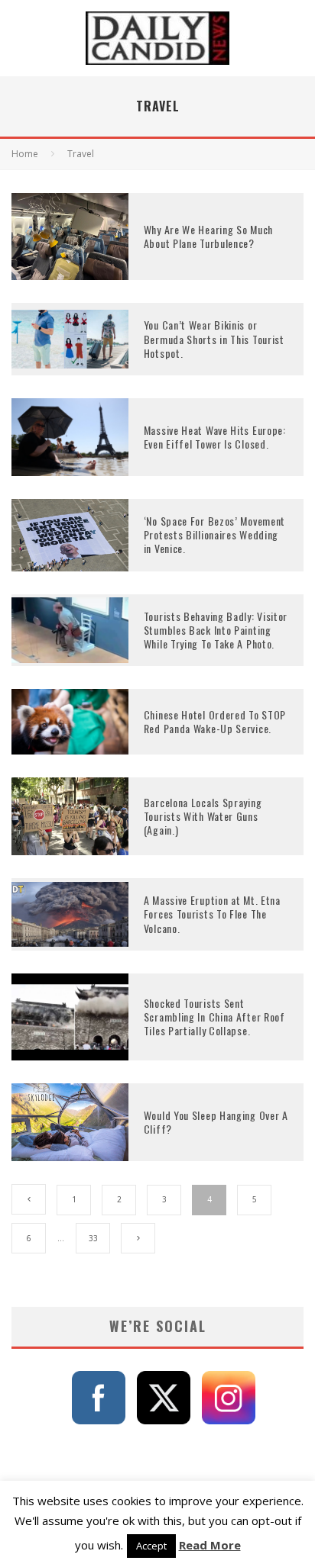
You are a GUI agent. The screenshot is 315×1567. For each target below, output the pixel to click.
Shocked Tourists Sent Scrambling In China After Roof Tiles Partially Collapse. (214, 1016)
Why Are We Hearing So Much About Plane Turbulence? (208, 236)
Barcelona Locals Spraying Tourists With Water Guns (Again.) (203, 816)
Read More (210, 1545)
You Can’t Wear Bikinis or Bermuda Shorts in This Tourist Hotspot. (214, 338)
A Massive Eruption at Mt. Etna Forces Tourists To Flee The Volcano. (212, 913)
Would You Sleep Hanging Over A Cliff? (216, 1122)
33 (93, 1238)
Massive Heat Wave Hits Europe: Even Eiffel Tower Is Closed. (215, 437)
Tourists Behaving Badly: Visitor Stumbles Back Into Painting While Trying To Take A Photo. (215, 630)
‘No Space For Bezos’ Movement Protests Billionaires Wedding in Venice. (214, 534)
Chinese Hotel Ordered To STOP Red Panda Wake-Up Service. (215, 721)
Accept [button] (151, 1546)
